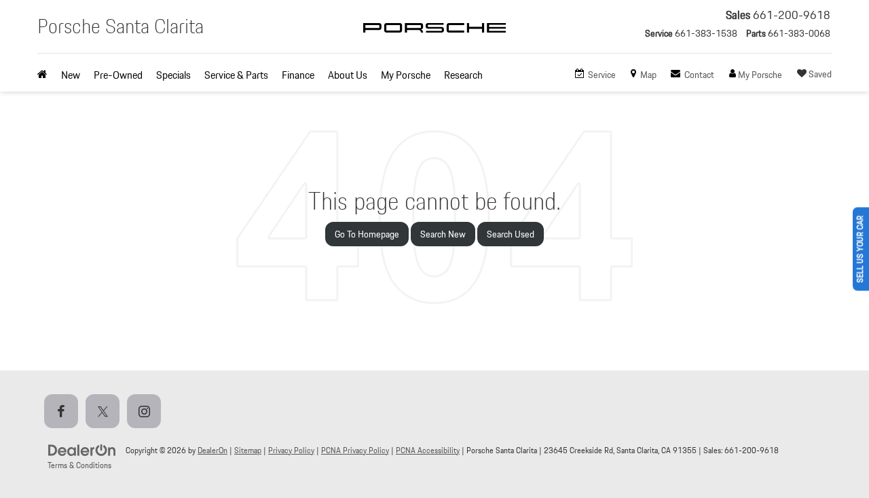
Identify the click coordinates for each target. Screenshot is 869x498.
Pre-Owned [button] (118, 74)
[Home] (45, 75)
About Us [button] (347, 74)
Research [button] (463, 74)
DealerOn (212, 450)
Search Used (510, 234)
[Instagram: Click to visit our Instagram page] (146, 411)
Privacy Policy (291, 450)
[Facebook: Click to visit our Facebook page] (64, 411)
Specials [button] (173, 74)
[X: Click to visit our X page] (105, 411)
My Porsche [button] (405, 74)
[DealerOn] (82, 449)
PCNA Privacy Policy (355, 450)
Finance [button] (298, 74)
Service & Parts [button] (236, 74)
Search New (443, 234)
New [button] (70, 74)
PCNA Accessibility (428, 450)
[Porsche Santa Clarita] (434, 39)
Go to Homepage (367, 234)
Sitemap (247, 450)
